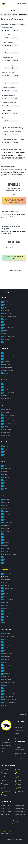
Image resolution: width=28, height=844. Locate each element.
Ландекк (5, 480)
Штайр (4, 611)
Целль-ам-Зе (6, 398)
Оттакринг (5, 548)
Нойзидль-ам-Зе (7, 367)
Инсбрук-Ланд (6, 468)
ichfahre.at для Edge (5, 808)
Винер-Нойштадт (7, 696)
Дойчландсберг (7, 304)
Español (18, 831)
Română (22, 831)
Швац (4, 488)
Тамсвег (5, 395)
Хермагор (5, 412)
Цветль (5, 705)
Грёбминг (5, 310)
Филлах (5, 426)
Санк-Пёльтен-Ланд (8, 682)
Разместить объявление (7, 742)
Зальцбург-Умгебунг (8, 392)
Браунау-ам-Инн (7, 573)
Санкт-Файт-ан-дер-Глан (9, 423)
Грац (4, 307)
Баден (4, 639)
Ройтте (5, 486)
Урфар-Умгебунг (7, 614)
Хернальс (5, 517)
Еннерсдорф (6, 361)
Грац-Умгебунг (6, 313)
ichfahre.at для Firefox (19, 805)
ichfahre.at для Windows (6, 811)
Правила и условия (19, 758)
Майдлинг (5, 542)
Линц (4, 591)
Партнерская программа (7, 751)
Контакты (17, 733)
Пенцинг (5, 551)
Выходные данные (19, 744)
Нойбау (5, 545)
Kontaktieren (13, 200)
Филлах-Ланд (6, 432)
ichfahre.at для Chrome (6, 805)
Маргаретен (6, 537)
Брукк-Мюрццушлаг (8, 302)
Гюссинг (5, 358)
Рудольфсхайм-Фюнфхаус (9, 554)
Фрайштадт (6, 579)
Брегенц (5, 446)
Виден (4, 562)
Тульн (4, 691)
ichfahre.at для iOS (5, 814)
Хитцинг (5, 519)
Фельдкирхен (6, 409)
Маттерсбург (6, 364)
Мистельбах (6, 673)
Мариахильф (6, 540)
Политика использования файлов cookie (20, 753)
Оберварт (5, 373)
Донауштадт (6, 508)
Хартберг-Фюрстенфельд (9, 316)
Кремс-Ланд (6, 659)
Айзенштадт (6, 353)
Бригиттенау (6, 502)
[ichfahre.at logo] (4, 4)
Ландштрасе (6, 528)
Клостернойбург (7, 653)
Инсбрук (5, 465)
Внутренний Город (7, 522)
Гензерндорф (6, 645)
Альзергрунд (6, 499)
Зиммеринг (6, 557)
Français (14, 831)
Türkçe (10, 831)
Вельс (4, 619)
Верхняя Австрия (7, 14)
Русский (6, 831)
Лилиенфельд (6, 665)
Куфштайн (5, 477)
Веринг (5, 560)
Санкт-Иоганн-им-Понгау (9, 387)
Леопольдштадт (7, 531)
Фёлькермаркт (6, 429)
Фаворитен (6, 511)
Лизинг (5, 534)
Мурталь (5, 330)
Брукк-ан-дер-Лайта (8, 636)
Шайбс (4, 685)
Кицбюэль (5, 474)
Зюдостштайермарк (8, 336)
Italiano (2, 833)
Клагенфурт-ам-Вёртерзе (9, 415)
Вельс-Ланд (6, 622)
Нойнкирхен (6, 676)
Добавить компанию (6, 745)
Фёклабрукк (6, 617)
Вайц (4, 342)
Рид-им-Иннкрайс (7, 599)
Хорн (4, 650)
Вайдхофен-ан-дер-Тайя (9, 699)
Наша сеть (3, 748)
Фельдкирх (5, 454)
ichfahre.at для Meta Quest (20, 814)
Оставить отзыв (19, 730)
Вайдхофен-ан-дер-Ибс (9, 702)
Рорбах (5, 602)
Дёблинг (5, 505)
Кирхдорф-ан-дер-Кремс (9, 588)
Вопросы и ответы (19, 727)
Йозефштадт (6, 525)
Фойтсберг (5, 339)
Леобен (5, 322)
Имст (4, 471)
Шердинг (5, 605)
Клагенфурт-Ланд (7, 418)
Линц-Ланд (6, 594)
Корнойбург (6, 656)
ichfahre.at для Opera (19, 808)
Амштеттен (6, 633)
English (6, 833)
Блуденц (5, 449)
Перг (4, 596)
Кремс (4, 662)
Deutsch (11, 833)
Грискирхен (6, 585)
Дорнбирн (5, 452)
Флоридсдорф (6, 514)
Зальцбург (5, 389)
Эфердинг (15, 14)
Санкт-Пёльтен (7, 679)
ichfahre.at (11, 839)
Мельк (4, 671)
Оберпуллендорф (7, 370)
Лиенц (4, 483)
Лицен (4, 325)
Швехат (5, 688)
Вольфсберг (6, 435)
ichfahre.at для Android (20, 811)
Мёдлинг (5, 668)
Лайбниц (5, 319)
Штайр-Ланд (6, 608)
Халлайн (5, 384)
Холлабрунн (6, 648)
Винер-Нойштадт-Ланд (8, 693)
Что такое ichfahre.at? (20, 724)
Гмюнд (4, 642)
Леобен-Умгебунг (7, 327)
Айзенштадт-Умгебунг (8, 356)
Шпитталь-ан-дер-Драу (8, 421)
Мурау (4, 333)
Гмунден (5, 582)
